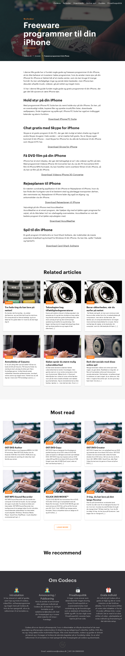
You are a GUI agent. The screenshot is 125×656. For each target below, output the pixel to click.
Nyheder (67, 3)
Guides (102, 3)
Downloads (78, 3)
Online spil (91, 3)
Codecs (57, 3)
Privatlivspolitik (115, 3)
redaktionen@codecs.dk (45, 612)
